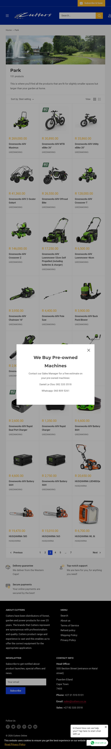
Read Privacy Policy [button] (15, 744)
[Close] (88, 350)
